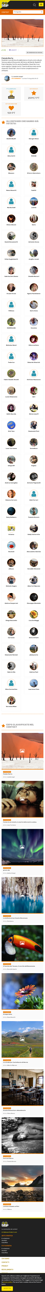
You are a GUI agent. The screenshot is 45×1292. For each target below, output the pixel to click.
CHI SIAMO (5, 1259)
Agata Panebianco (33, 293)
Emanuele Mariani (11, 655)
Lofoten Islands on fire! (11, 1206)
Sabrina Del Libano (11, 276)
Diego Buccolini (11, 620)
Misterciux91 (34, 414)
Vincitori (4, 1240)
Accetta (7, 1288)
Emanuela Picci (33, 431)
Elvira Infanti (34, 637)
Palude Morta (7, 774)
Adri (33, 397)
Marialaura (10, 921)
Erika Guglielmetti (11, 259)
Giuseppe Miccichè (34, 603)
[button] (34, 5)
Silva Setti (11, 156)
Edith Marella (11, 414)
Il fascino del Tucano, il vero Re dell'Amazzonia (19, 966)
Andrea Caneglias (11, 483)
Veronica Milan (11, 706)
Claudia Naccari (33, 276)
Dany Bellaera (11, 517)
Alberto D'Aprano (34, 586)
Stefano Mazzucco (34, 379)
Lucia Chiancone (11, 397)
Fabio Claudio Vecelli (11, 379)
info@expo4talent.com (9, 1232)
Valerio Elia (11, 672)
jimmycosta (34, 655)
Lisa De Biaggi (34, 620)
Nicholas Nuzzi (11, 345)
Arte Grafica (7, 1236)
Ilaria (34, 225)
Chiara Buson (11, 225)
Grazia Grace (11, 293)
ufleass (11, 569)
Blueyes (11, 173)
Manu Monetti (11, 190)
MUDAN (33, 156)
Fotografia (16, 78)
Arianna (11, 534)
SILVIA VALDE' (11, 139)
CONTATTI (5, 1262)
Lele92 (33, 207)
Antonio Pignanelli (33, 483)
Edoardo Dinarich (34, 362)
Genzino (34, 328)
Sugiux (33, 465)
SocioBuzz (34, 448)
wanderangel (18, 76)
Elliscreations (34, 345)
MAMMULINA (11, 328)
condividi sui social (35, 52)
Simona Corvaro (11, 500)
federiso (11, 362)
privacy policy (7, 1282)
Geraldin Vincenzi (33, 569)
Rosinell (11, 551)
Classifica (5, 1242)
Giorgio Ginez (34, 139)
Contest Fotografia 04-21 (30, 78)
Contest (5, 12)
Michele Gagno (11, 586)
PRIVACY (5, 1266)
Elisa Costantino (11, 689)
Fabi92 (33, 190)
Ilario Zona (34, 311)
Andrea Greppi (11, 873)
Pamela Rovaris (33, 517)
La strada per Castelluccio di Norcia (15, 1062)
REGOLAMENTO (7, 1270)
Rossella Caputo (12, 969)
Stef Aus (11, 431)
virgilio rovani (34, 259)
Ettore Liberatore (33, 173)
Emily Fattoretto (34, 534)
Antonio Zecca (33, 242)
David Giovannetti (11, 242)
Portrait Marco (8, 1158)
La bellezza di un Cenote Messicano (15, 918)
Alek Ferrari (33, 500)
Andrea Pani (33, 672)
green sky (6, 870)
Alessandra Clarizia (34, 551)
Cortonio (11, 637)
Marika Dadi (11, 207)
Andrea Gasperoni (11, 603)
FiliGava (11, 311)
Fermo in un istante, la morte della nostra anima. (20, 822)
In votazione (6, 1238)
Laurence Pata (33, 689)
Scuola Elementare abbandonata (14, 1110)
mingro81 (11, 465)
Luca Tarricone (11, 448)
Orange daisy (7, 1014)
